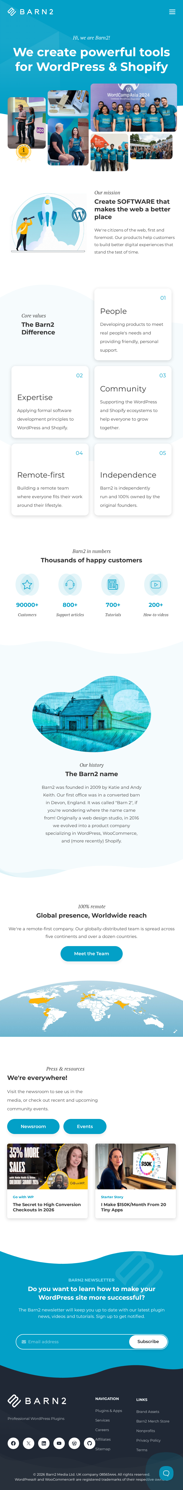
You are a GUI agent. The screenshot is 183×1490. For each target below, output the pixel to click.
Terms (141, 1450)
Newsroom (33, 1126)
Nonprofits (145, 1430)
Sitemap (102, 1449)
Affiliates (103, 1439)
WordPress (74, 1443)
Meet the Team (91, 953)
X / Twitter (28, 1443)
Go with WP (23, 1197)
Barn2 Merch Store (152, 1421)
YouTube (59, 1443)
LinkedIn (44, 1443)
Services (102, 1420)
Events (85, 1126)
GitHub (89, 1443)
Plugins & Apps (108, 1410)
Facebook (13, 1443)
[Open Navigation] (172, 12)
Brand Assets (147, 1411)
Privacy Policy (148, 1440)
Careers (102, 1430)
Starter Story (112, 1197)
